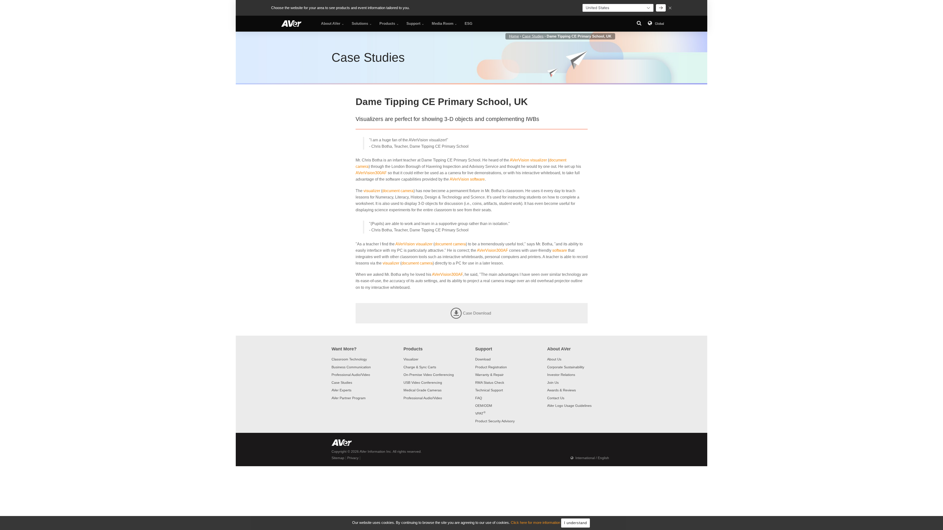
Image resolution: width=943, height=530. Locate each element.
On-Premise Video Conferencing (428, 375)
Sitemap (338, 458)
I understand (575, 523)
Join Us (553, 382)
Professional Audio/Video (351, 375)
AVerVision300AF (371, 173)
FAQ (478, 398)
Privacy (353, 458)
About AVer (559, 348)
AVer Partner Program (349, 398)
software (559, 250)
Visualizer (410, 359)
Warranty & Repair (489, 375)
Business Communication (351, 367)
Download (483, 359)
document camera (398, 191)
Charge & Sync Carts (419, 367)
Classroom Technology (349, 359)
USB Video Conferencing (422, 382)
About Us (554, 359)
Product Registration (491, 367)
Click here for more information (535, 523)
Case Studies (342, 382)
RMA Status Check (489, 382)
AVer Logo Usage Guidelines (569, 406)
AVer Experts (341, 390)
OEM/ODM (483, 406)
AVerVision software (467, 179)
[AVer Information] (291, 23)
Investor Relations (561, 375)
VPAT (480, 413)
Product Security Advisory (495, 421)
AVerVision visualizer (528, 160)
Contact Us (555, 398)
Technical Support (489, 390)
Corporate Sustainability (565, 367)
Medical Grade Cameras (422, 390)
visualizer (371, 191)
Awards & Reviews (561, 390)
